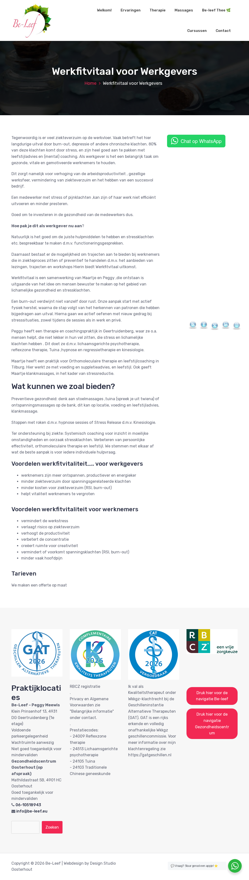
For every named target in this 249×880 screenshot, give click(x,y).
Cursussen (197, 30)
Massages (184, 10)
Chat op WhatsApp (201, 140)
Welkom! (104, 10)
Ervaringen (131, 10)
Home (90, 83)
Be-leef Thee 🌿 (216, 10)
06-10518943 (28, 805)
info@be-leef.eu (31, 811)
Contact (223, 30)
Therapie (158, 10)
